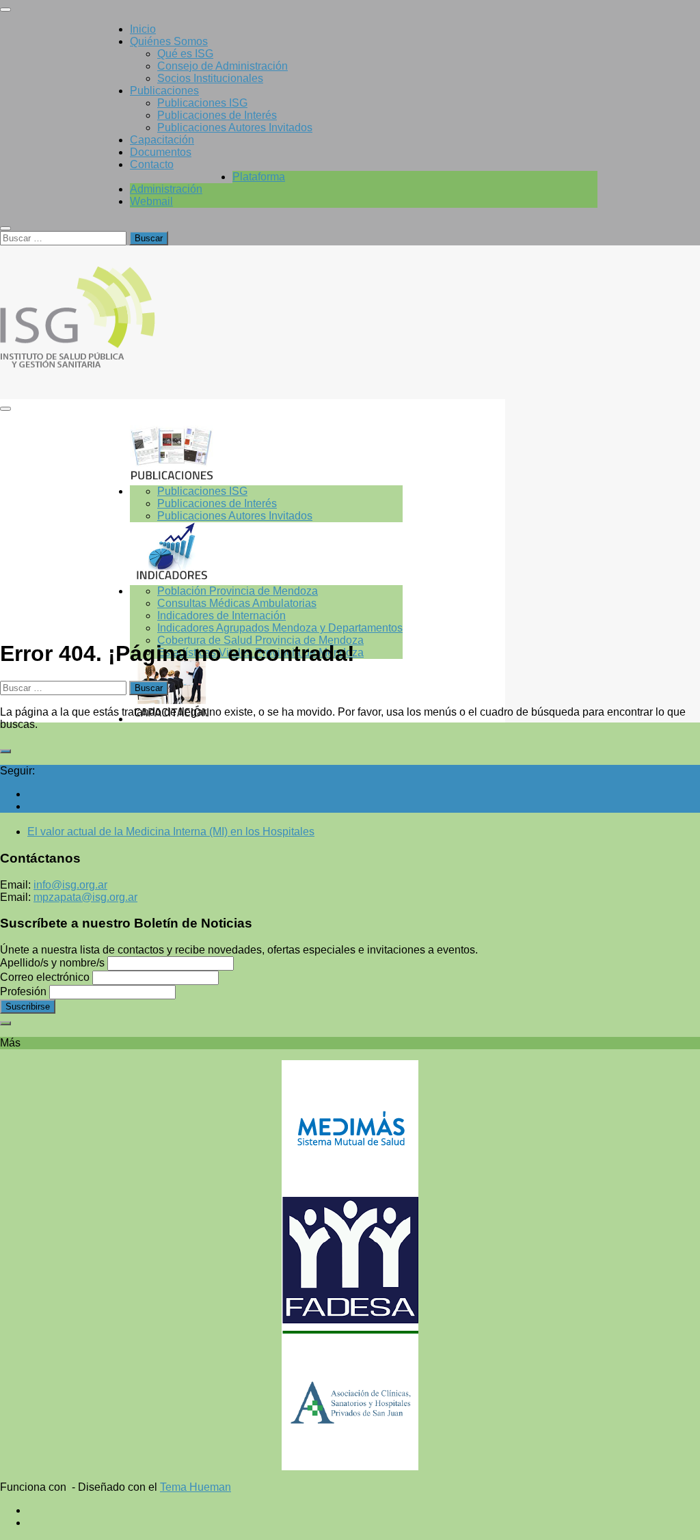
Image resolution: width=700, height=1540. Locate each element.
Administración (166, 189)
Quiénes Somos (169, 41)
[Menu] (5, 10)
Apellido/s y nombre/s (52, 963)
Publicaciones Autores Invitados (234, 127)
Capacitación (162, 140)
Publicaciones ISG (202, 103)
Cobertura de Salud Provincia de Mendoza (260, 640)
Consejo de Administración (222, 66)
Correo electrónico (45, 977)
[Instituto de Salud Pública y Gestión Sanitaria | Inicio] (115, 371)
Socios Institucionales (210, 78)
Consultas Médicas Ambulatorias (237, 603)
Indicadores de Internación (221, 615)
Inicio (143, 29)
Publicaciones (164, 90)
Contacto (152, 164)
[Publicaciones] (266, 453)
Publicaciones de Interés (217, 115)
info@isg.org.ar (70, 885)
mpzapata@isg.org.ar (85, 897)
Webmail (151, 201)
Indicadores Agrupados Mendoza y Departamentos (280, 628)
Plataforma (258, 177)
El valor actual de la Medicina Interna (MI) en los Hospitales (170, 831)
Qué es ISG (185, 53)
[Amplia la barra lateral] (5, 751)
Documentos (160, 152)
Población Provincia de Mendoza (237, 591)
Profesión (23, 991)
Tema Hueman (195, 1487)
